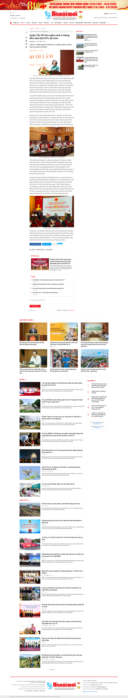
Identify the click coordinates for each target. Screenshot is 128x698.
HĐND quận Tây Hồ (40, 249)
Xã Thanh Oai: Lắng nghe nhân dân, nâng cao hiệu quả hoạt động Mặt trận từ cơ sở (61, 622)
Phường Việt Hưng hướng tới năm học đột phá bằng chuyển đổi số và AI (63, 606)
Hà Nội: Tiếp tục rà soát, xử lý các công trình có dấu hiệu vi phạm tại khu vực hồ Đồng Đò (61, 418)
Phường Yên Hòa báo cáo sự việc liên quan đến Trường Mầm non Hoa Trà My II (99, 385)
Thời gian (64, 310)
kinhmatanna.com (97, 427)
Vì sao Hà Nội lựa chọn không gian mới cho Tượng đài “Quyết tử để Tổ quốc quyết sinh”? (62, 401)
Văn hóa (34, 22)
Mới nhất (23, 18)
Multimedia (58, 22)
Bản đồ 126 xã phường (101, 17)
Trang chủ (32, 28)
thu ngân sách (49, 249)
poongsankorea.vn (97, 423)
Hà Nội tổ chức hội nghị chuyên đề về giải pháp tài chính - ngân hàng (93, 370)
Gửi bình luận (35, 306)
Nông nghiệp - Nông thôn (83, 22)
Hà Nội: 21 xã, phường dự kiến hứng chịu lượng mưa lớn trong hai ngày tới (99, 414)
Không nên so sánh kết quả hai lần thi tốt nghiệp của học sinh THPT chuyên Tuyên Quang (99, 399)
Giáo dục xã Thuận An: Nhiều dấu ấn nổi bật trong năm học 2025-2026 (61, 639)
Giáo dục (46, 22)
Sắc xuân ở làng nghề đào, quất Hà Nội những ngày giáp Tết (48, 288)
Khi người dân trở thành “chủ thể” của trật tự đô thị (91, 66)
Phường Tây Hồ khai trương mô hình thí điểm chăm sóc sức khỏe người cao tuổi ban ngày (91, 60)
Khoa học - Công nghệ (99, 22)
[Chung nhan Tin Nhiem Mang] (90, 691)
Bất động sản (45, 486)
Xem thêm (51, 669)
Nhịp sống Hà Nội (113, 17)
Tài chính (43, 28)
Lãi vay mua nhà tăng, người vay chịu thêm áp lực (58, 484)
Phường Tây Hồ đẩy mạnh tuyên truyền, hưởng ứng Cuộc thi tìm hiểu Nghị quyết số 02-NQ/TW (60, 261)
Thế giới (65, 22)
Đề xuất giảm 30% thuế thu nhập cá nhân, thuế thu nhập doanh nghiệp (32, 343)
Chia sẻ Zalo (47, 244)
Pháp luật (44, 524)
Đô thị (28, 22)
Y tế (52, 22)
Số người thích (70, 310)
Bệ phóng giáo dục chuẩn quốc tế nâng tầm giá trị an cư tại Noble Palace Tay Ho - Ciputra (91, 36)
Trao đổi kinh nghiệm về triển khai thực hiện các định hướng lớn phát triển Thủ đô (62, 384)
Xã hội (40, 22)
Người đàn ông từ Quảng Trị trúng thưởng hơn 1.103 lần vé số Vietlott (62, 572)
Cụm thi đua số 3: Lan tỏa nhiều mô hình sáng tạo (45, 292)
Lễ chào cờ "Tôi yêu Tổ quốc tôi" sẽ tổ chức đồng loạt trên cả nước (62, 538)
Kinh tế (23, 22)
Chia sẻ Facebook (36, 244)
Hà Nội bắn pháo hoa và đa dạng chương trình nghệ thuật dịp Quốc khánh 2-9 (62, 451)
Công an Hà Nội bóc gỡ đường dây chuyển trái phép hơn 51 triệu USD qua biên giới (61, 589)
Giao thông (45, 506)
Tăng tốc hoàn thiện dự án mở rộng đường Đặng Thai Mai (90, 45)
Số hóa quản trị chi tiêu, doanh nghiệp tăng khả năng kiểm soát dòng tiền (63, 370)
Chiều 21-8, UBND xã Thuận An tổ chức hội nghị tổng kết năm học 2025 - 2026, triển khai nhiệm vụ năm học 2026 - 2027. (62, 645)
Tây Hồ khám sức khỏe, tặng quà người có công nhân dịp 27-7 (49, 280)
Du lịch (71, 22)
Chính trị (16, 22)
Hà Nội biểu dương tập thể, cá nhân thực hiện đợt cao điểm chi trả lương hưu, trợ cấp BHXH (63, 555)
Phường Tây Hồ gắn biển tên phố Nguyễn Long (91, 51)
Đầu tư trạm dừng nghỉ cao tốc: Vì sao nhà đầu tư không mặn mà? (99, 407)
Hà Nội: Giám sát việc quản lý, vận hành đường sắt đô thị (61, 504)
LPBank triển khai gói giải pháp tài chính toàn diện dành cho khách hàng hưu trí (64, 343)
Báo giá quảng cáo (101, 686)
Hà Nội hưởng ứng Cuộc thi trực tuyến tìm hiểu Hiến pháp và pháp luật (62, 521)
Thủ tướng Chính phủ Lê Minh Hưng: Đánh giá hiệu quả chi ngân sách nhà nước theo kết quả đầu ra (94, 344)
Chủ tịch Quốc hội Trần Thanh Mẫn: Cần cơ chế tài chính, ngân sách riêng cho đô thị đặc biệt (33, 371)
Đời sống (44, 575)
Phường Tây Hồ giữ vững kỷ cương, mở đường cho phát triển (48, 284)
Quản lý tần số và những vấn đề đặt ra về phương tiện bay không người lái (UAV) (61, 468)
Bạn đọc (44, 437)
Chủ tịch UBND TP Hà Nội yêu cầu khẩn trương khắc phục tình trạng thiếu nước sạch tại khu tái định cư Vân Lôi (62, 434)
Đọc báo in (14, 18)
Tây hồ (33, 249)
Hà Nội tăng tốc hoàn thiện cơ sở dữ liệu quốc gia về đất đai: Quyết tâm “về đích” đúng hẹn (62, 656)
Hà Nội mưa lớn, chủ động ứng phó (99, 392)
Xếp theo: (59, 310)
